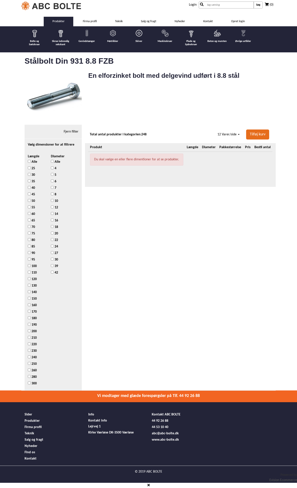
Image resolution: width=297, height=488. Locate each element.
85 (33, 246)
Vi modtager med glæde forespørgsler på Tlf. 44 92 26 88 (148, 396)
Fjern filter (71, 131)
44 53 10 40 (160, 427)
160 (34, 305)
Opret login (238, 21)
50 (33, 201)
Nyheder (180, 21)
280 (34, 377)
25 (33, 168)
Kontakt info (97, 420)
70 (33, 227)
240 (34, 357)
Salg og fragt (148, 21)
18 (56, 227)
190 (34, 325)
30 (33, 175)
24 (56, 246)
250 (34, 364)
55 (33, 207)
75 (33, 233)
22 (56, 240)
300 (34, 383)
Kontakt (208, 21)
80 (33, 240)
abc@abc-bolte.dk (165, 433)
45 (33, 194)
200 (34, 331)
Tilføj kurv (257, 134)
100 (34, 266)
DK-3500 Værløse (121, 432)
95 (33, 259)
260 (34, 370)
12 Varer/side (227, 134)
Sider (28, 414)
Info (91, 414)
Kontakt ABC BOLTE (166, 414)
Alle (34, 162)
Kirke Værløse (98, 432)
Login (193, 5)
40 (33, 188)
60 (33, 214)
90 (33, 253)
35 (33, 181)
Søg (258, 4)
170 (34, 312)
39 (56, 266)
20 (56, 233)
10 (56, 201)
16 (56, 220)
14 (56, 214)
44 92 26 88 (160, 421)
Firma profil (90, 21)
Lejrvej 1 (94, 426)
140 (34, 292)
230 (34, 351)
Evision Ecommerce (283, 480)
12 (56, 207)
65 (33, 220)
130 (34, 285)
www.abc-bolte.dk (165, 440)
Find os (30, 452)
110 (34, 272)
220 (34, 344)
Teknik (119, 21)
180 (34, 318)
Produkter (32, 421)
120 (34, 279)
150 (34, 298)
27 (56, 253)
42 (56, 272)
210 (34, 338)
